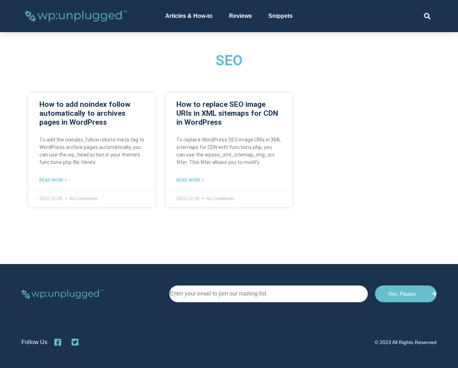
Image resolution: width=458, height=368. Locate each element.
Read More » (53, 180)
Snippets (280, 16)
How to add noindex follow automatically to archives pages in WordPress (84, 113)
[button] (427, 16)
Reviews (240, 16)
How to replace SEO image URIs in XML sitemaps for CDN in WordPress (227, 113)
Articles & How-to (189, 16)
